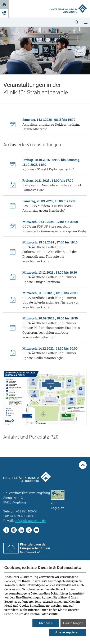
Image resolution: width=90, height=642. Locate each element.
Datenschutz (49, 614)
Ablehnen (46, 623)
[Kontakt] (4, 13)
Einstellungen (73, 623)
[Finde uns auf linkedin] (21, 530)
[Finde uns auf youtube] (36, 530)
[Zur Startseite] (68, 4)
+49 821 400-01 (26, 511)
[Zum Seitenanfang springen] (83, 465)
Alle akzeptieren (67, 632)
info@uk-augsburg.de (30, 520)
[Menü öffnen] (85, 22)
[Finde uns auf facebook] (6, 530)
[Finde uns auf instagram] (14, 530)
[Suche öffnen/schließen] (76, 22)
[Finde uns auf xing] (29, 530)
